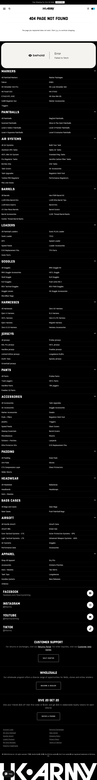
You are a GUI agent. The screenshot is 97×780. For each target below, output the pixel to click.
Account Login (8, 730)
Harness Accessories (57, 327)
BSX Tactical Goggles (10, 287)
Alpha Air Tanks (55, 150)
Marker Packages (56, 78)
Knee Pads (53, 458)
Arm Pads (5, 463)
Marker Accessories (57, 101)
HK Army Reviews (9, 742)
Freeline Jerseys (55, 349)
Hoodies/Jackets (8, 579)
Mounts (52, 436)
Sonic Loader (7, 236)
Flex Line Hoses (8, 183)
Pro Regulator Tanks (9, 159)
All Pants (5, 376)
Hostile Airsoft (8, 736)
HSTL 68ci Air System (10, 155)
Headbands (6, 489)
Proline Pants (54, 376)
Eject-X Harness (8, 313)
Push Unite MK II (55, 282)
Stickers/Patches (56, 565)
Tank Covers (6, 169)
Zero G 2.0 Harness (9, 327)
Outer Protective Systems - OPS (62, 534)
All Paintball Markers (10, 78)
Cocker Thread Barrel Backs (12, 219)
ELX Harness (54, 313)
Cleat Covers (54, 426)
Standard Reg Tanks (57, 155)
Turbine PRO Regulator (10, 178)
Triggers (5, 106)
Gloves (51, 463)
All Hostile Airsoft (9, 524)
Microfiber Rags (8, 296)
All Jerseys (6, 340)
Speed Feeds (7, 246)
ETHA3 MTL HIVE (8, 96)
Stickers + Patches (9, 441)
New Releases (54, 579)
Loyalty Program (9, 739)
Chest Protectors (56, 467)
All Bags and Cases (9, 507)
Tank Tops (5, 574)
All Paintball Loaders (10, 232)
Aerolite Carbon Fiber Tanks (60, 159)
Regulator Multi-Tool (57, 173)
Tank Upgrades (7, 173)
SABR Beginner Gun (9, 101)
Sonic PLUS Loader (56, 232)
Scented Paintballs (9, 123)
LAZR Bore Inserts (9, 205)
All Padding (6, 458)
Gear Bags (53, 507)
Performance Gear (9, 548)
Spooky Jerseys (55, 359)
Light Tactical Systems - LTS (13, 538)
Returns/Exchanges (56, 730)
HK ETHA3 (53, 92)
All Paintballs (7, 118)
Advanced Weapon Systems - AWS (63, 538)
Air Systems (6, 543)
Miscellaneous (7, 436)
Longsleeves (54, 574)
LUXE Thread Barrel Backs (59, 214)
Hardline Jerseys (8, 349)
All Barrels (5, 195)
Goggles (52, 543)
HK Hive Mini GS (55, 96)
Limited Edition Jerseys (11, 354)
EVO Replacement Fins (10, 250)
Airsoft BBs (6, 529)
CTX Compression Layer (11, 467)
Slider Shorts (7, 472)
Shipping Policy (54, 736)
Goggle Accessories (57, 408)
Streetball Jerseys (9, 364)
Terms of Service (55, 742)
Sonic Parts (6, 255)
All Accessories (8, 403)
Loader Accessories (57, 246)
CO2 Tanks (53, 164)
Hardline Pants (7, 386)
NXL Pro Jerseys (8, 345)
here (57, 30)
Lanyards (52, 441)
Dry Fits (52, 560)
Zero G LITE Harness (57, 318)
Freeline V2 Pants (8, 390)
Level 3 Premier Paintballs (59, 128)
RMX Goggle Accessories (11, 272)
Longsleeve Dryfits (56, 354)
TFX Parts (53, 250)
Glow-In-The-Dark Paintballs (60, 123)
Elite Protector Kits (9, 445)
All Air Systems (8, 145)
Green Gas (53, 529)
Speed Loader (54, 241)
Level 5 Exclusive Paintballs (60, 132)
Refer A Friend (48, 716)
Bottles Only (6, 164)
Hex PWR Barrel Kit (56, 195)
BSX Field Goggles (56, 287)
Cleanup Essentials (9, 431)
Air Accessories (55, 169)
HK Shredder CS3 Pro (10, 87)
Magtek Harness (55, 323)
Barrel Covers (54, 209)
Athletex (5, 584)
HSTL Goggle (54, 272)
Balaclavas (53, 485)
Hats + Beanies (7, 494)
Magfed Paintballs (56, 118)
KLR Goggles (6, 282)
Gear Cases (6, 511)
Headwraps (53, 489)
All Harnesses (7, 309)
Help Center (48, 658)
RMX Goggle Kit (55, 268)
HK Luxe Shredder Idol (58, 87)
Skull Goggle (6, 277)
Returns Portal (44, 646)
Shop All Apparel (8, 560)
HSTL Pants (53, 381)
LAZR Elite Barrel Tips (57, 200)
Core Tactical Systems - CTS (13, 534)
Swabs (52, 412)
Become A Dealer (48, 686)
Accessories (54, 548)
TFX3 (51, 236)
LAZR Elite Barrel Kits (10, 200)
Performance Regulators (58, 178)
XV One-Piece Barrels (10, 209)
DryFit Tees (6, 359)
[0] (92, 9)
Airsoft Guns (54, 524)
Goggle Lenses (7, 291)
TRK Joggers (54, 386)
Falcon (4, 82)
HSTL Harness (7, 318)
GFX (3, 241)
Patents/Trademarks (10, 746)
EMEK (51, 82)
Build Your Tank (55, 145)
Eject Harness (7, 323)
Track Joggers (7, 381)
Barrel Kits (53, 205)
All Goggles (6, 268)
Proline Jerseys (55, 340)
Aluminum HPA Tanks (10, 150)
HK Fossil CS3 (7, 92)
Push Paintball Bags (57, 511)
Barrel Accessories (9, 214)
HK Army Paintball (9, 733)
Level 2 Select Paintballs (11, 128)
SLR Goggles (54, 277)
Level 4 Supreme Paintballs (12, 132)
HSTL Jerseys (54, 345)
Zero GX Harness (56, 309)
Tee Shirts (53, 570)
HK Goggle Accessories (58, 291)
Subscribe (60, 2)
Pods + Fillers (7, 417)
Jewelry (4, 422)
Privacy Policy (54, 739)
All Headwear (7, 485)
